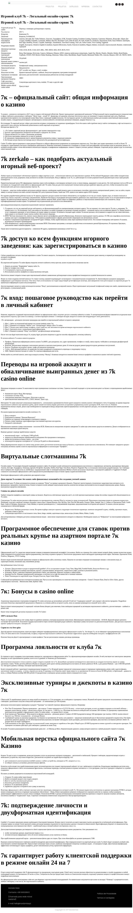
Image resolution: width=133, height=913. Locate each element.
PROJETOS (62, 6)
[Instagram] (116, 4)
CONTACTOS (97, 6)
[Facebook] (119, 4)
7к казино (18, 338)
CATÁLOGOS (73, 6)
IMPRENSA (85, 6)
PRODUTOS (50, 6)
